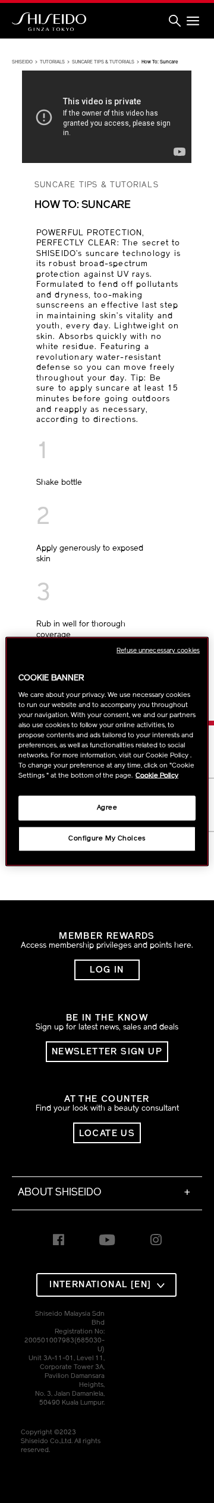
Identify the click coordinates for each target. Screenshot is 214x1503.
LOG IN (107, 970)
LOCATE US (107, 1134)
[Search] (175, 21)
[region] (107, 751)
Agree (107, 807)
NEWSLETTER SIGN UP (107, 1052)
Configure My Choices (106, 838)
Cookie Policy (157, 775)
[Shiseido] (49, 21)
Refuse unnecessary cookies (158, 651)
